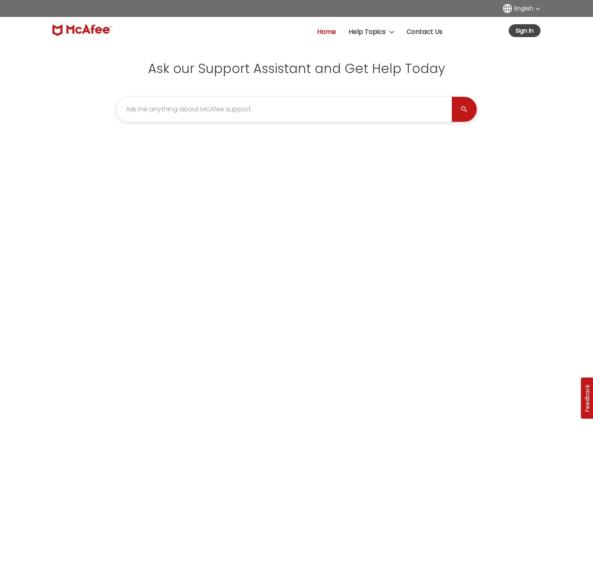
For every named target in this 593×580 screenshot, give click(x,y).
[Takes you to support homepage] (82, 30)
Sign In (525, 31)
